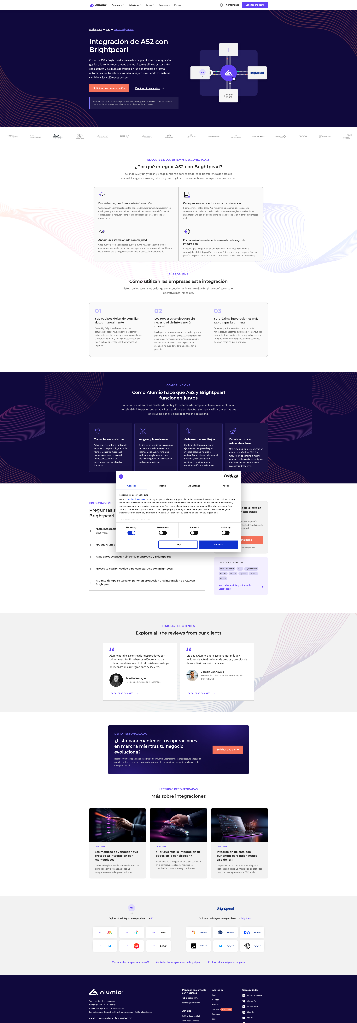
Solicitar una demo (228, 750)
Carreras (221, 1009)
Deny (178, 544)
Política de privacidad (191, 1016)
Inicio (214, 995)
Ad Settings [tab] (194, 486)
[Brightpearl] (225, 910)
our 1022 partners (136, 499)
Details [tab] (162, 486)
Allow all (218, 544)
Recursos (216, 1014)
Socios (214, 1019)
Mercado (215, 999)
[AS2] (132, 910)
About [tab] (226, 486)
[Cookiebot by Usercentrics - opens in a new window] (226, 476)
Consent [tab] (131, 486)
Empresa (215, 1004)
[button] (119, 5)
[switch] (163, 533)
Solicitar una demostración (109, 88)
